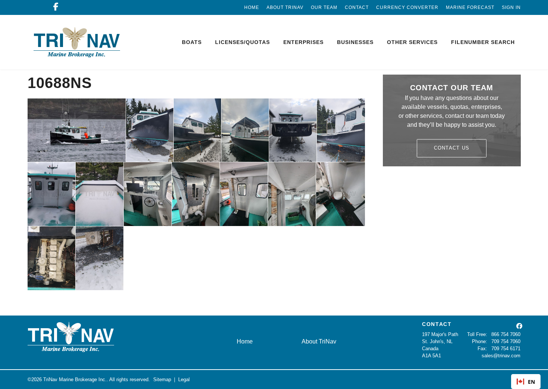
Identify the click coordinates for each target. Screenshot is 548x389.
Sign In (511, 7)
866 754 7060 (505, 334)
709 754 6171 (505, 348)
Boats (192, 42)
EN (531, 381)
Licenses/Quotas (242, 42)
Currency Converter (407, 7)
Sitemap (162, 379)
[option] (526, 381)
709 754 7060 (505, 341)
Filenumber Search (483, 42)
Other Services (412, 42)
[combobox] (526, 381)
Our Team (324, 7)
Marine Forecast (470, 7)
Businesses (355, 42)
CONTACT (437, 324)
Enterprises (303, 42)
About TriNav (285, 7)
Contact (357, 7)
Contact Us (452, 148)
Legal (184, 379)
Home (251, 7)
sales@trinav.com (501, 355)
